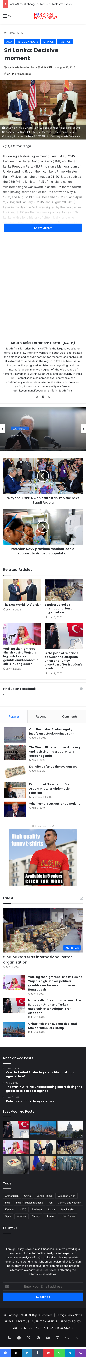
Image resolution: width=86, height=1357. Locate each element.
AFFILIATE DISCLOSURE (58, 1327)
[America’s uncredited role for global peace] (70, 1129)
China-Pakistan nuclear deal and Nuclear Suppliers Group (52, 1026)
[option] (43, 429)
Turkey (36, 1216)
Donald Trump (44, 1195)
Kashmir (9, 1209)
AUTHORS (19, 1327)
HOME (9, 1321)
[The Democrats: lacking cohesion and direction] (16, 1165)
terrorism (21, 1216)
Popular (13, 716)
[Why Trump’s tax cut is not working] (15, 809)
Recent (41, 716)
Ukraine (49, 1216)
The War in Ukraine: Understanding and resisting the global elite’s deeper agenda (54, 751)
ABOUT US (22, 1321)
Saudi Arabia (67, 1209)
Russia (51, 1209)
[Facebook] (43, 397)
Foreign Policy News (69, 1315)
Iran (50, 1202)
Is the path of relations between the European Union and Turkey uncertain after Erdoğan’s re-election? (63, 660)
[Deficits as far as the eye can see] (15, 772)
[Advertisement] (43, 69)
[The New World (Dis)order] (22, 590)
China (27, 1195)
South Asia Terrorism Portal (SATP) (43, 342)
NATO (23, 1209)
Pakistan (37, 1209)
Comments (70, 716)
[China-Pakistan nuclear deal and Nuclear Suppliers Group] (14, 1029)
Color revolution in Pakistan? (28, 4)
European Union (66, 1195)
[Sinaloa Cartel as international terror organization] (64, 590)
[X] (48, 397)
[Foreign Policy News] (43, 16)
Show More (42, 227)
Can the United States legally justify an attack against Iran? (51, 731)
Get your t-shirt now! (43, 826)
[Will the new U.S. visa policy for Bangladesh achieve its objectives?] (70, 1163)
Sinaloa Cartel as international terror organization (59, 608)
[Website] (37, 397)
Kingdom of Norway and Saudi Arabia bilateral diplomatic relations (51, 788)
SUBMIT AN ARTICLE (45, 1321)
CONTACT (35, 1327)
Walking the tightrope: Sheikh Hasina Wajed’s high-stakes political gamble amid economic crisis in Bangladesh (20, 656)
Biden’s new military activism (35, 439)
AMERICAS (19, 427)
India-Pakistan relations (29, 1202)
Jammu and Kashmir (69, 1202)
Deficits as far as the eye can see (53, 767)
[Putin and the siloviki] (43, 1163)
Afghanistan (12, 1195)
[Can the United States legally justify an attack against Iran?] (15, 735)
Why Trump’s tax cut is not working (54, 804)
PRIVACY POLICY (70, 1321)
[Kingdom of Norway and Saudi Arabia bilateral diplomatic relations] (15, 790)
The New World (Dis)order (22, 605)
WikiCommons (72, 136)
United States (67, 1216)
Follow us (10, 1228)
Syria (8, 1216)
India (8, 1202)
